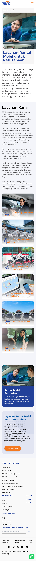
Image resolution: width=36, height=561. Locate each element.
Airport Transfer (7, 471)
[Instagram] (18, 547)
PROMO (29, 496)
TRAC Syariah (6, 492)
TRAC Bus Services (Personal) (11, 474)
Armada (4, 503)
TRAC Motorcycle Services (10, 483)
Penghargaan (6, 510)
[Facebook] (9, 547)
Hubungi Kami (6, 524)
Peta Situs (30, 542)
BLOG (28, 499)
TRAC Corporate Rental (9, 477)
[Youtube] (22, 547)
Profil (3, 500)
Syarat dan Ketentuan (5, 542)
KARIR (28, 503)
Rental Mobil (6, 468)
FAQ (3, 518)
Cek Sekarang (13, 448)
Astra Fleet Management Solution (12, 486)
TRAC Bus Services (8, 489)
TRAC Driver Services (8, 480)
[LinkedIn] (27, 547)
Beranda (5, 10)
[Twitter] (14, 547)
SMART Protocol (7, 507)
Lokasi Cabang (6, 521)
